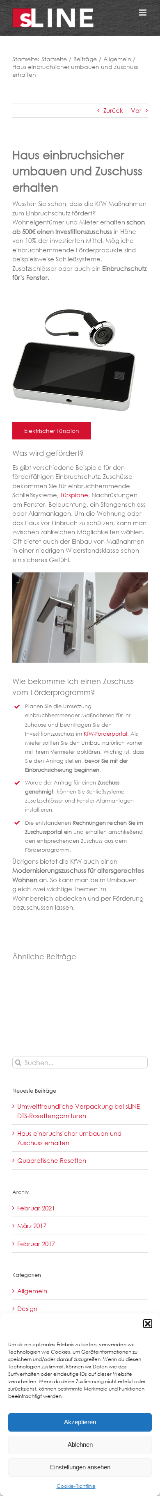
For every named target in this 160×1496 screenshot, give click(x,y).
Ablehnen (80, 1444)
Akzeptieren (80, 1421)
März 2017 (31, 1226)
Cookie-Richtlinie (76, 1485)
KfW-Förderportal (105, 733)
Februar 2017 (36, 1244)
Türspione (74, 495)
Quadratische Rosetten (51, 1160)
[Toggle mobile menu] (143, 12)
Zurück (113, 110)
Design (27, 1308)
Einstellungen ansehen (80, 1467)
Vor (136, 110)
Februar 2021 (36, 1208)
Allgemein (32, 1291)
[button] (148, 1324)
